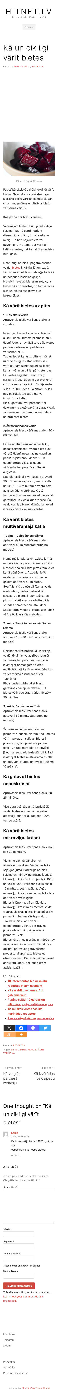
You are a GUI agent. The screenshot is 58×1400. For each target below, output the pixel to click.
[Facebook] (21, 1028)
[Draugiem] (9, 1034)
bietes (16, 267)
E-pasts (9, 1241)
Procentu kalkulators (15, 1373)
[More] (21, 1034)
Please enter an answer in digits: (22, 1265)
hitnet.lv (38, 66)
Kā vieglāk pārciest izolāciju (13, 1076)
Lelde (14, 1132)
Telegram (9, 1339)
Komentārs (11, 1187)
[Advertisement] (29, 102)
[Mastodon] (33, 1028)
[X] (9, 1028)
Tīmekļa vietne (12, 1253)
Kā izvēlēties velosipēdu (44, 1073)
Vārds (8, 1229)
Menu (30, 27)
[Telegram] (45, 1028)
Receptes (19, 1045)
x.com (7, 1345)
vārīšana (9, 1053)
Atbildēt (15, 1155)
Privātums (9, 1361)
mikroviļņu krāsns (32, 1050)
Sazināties (9, 1367)
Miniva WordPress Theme (36, 1388)
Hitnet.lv (29, 11)
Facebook (9, 1334)
